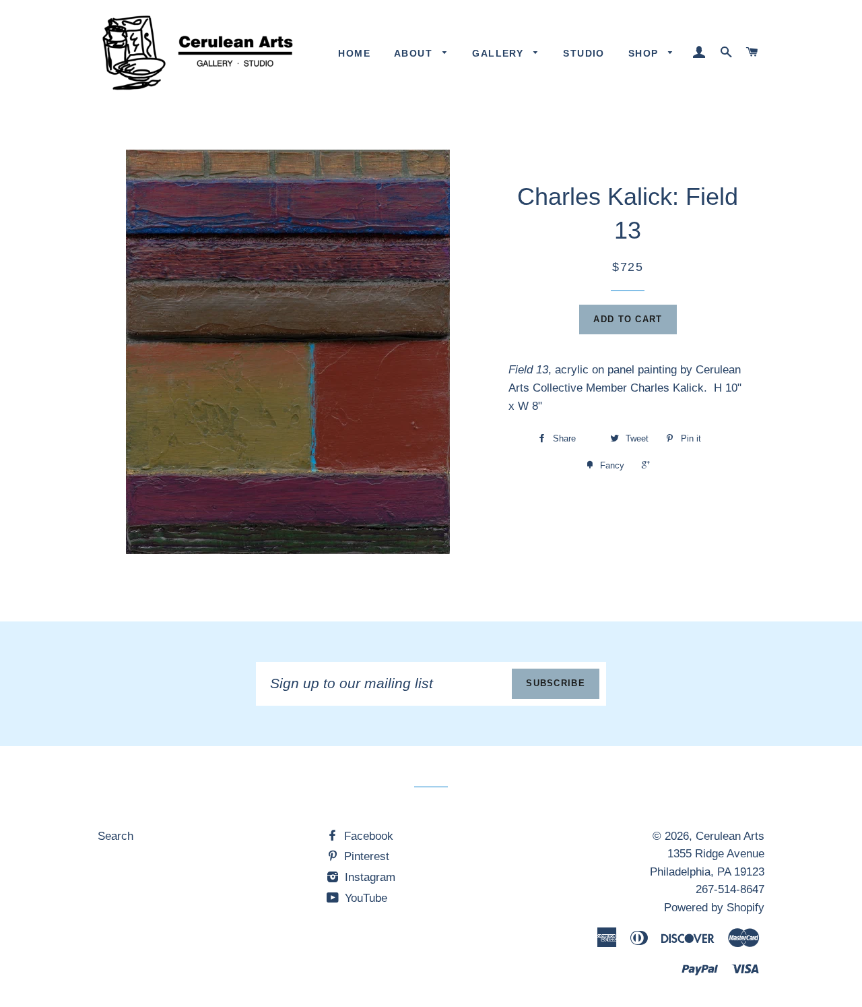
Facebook (367, 836)
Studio (583, 53)
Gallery (499, 53)
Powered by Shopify (714, 907)
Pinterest (365, 856)
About (415, 53)
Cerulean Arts (730, 836)
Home (354, 53)
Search (115, 836)
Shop (645, 53)
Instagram (368, 877)
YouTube (364, 898)
